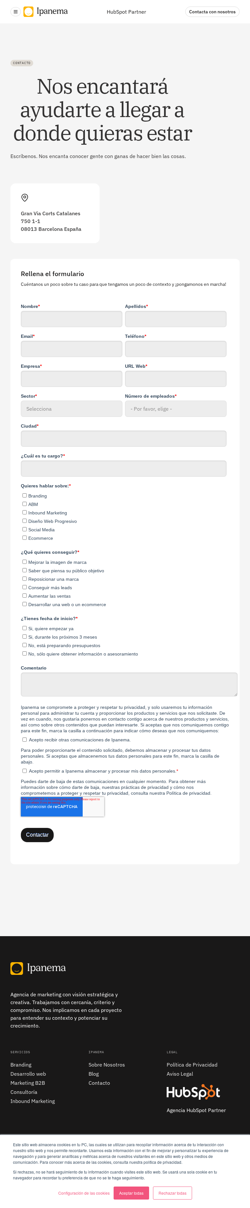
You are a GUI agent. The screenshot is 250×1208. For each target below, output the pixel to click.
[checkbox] (124, 515)
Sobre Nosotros (107, 1064)
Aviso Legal (180, 1073)
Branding (20, 1064)
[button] (15, 11)
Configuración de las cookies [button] (84, 1193)
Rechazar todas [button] (173, 1193)
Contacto (99, 1083)
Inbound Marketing (32, 1101)
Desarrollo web (28, 1073)
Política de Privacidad (192, 1064)
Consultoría (23, 1092)
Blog (94, 1073)
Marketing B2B (27, 1083)
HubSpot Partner (126, 11)
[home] (45, 12)
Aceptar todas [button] (131, 1193)
